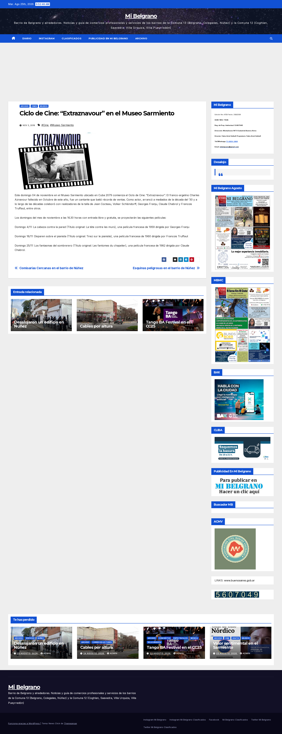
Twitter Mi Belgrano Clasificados (160, 727)
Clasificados (71, 38)
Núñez (41, 638)
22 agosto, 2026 (227, 653)
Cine (227, 638)
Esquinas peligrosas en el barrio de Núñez (164, 268)
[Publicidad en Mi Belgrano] (239, 486)
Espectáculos (180, 638)
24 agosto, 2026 (94, 653)
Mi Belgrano (141, 16)
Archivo (141, 38)
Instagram (47, 38)
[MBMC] (243, 324)
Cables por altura (96, 326)
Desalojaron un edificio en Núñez (39, 324)
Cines (34, 106)
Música (194, 638)
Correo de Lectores (102, 642)
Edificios (30, 638)
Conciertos (164, 638)
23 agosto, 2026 (160, 653)
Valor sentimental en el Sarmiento (235, 645)
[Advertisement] (141, 67)
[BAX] (239, 399)
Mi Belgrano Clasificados (235, 719)
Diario (27, 38)
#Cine (44, 125)
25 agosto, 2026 (27, 653)
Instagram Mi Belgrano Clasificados (188, 719)
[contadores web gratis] (237, 594)
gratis (235, 638)
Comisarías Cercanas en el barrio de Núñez (51, 268)
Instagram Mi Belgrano (154, 719)
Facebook (214, 719)
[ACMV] (235, 548)
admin (47, 653)
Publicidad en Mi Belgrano (108, 38)
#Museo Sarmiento (62, 125)
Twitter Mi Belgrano (261, 719)
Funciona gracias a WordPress (24, 723)
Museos (43, 106)
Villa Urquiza (154, 642)
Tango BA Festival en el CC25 (168, 324)
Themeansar (70, 723)
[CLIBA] (243, 448)
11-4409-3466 (232, 141)
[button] (271, 38)
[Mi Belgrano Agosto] (243, 232)
